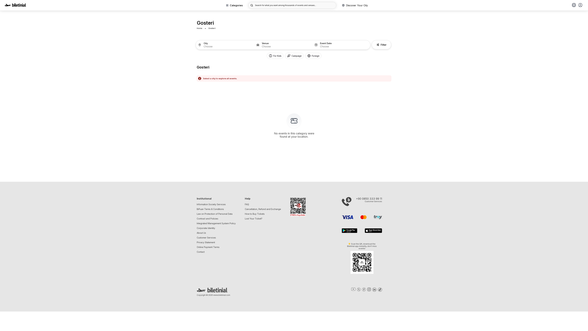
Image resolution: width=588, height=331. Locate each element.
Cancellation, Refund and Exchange (263, 209)
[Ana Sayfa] (15, 5)
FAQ (247, 204)
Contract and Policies (207, 218)
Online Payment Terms (208, 247)
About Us (201, 233)
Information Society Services (211, 204)
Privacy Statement (206, 242)
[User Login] (580, 5)
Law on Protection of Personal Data (214, 214)
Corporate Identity (206, 228)
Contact (201, 252)
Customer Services (206, 237)
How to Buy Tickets (255, 214)
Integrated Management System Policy (216, 223)
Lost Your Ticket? (253, 218)
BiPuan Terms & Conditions (210, 209)
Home (199, 28)
